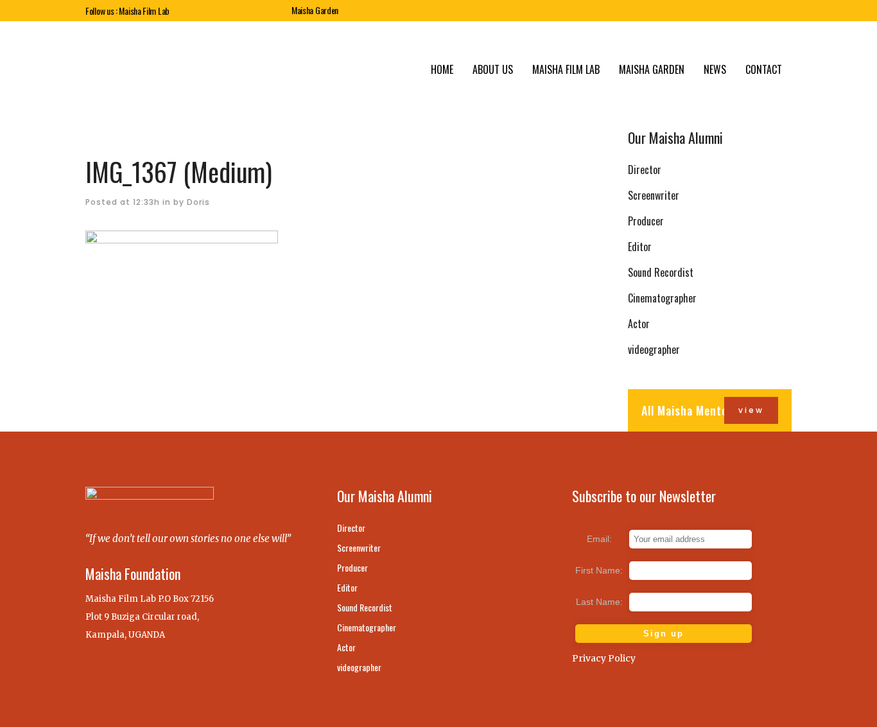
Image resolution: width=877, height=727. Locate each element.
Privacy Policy (604, 658)
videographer (654, 349)
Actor (639, 323)
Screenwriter (653, 195)
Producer (646, 221)
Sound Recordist (660, 272)
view (751, 410)
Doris (198, 202)
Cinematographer (662, 298)
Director (644, 169)
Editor (640, 246)
